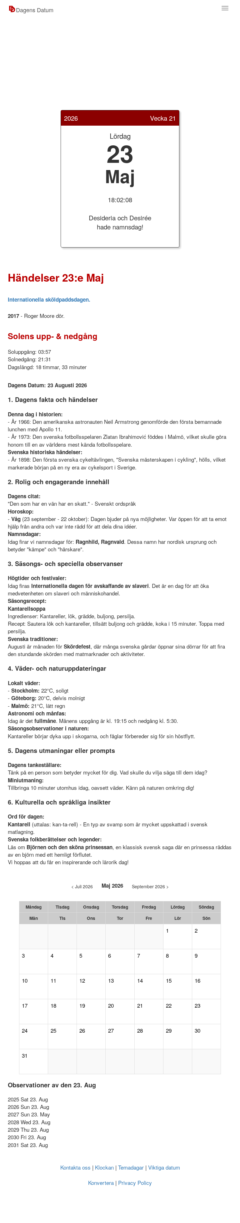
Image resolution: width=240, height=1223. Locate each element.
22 (169, 1005)
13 (111, 980)
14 (140, 980)
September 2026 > (150, 886)
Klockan (104, 1167)
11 (53, 980)
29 (169, 1030)
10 (25, 980)
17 (25, 1005)
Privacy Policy (135, 1182)
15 (169, 980)
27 (111, 1030)
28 (140, 1030)
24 (25, 1030)
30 (197, 1030)
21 (140, 1005)
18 (53, 1005)
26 (82, 1030)
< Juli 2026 (82, 886)
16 (197, 980)
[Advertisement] (120, 66)
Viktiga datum (164, 1167)
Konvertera (101, 1182)
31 (25, 1055)
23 (197, 1005)
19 (82, 1005)
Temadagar (131, 1167)
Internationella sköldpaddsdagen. (49, 299)
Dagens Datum (34, 10)
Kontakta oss (75, 1167)
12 (82, 980)
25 (53, 1030)
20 (111, 1005)
